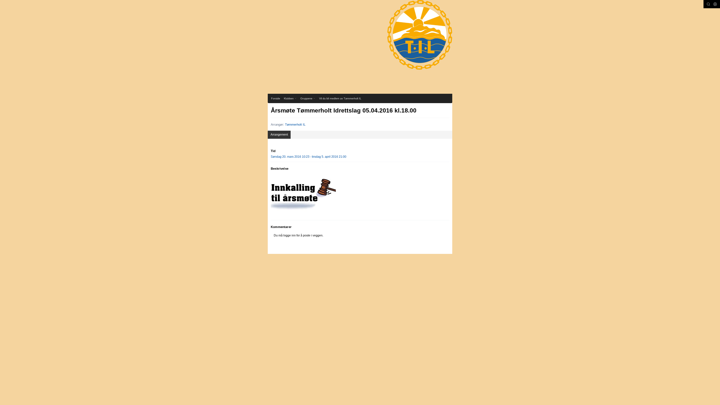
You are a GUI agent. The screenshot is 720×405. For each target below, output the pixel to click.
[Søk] (708, 4)
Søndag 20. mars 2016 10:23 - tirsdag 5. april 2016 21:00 (308, 156)
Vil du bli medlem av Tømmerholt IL (340, 98)
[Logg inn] (715, 4)
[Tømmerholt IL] (416, 38)
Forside (275, 98)
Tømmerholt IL (295, 124)
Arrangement (279, 134)
